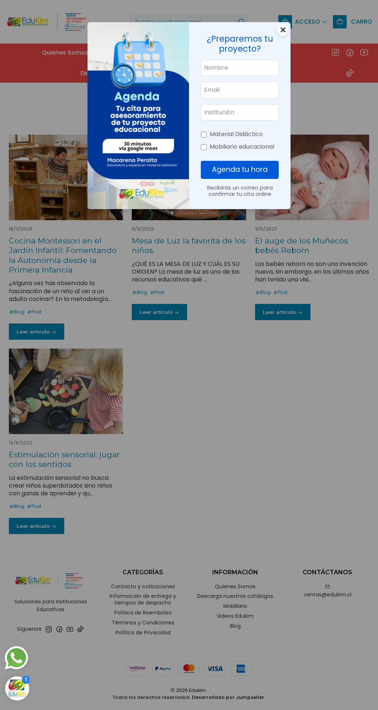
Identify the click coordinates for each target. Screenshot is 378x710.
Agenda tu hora (240, 169)
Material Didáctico (236, 134)
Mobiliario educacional (242, 146)
